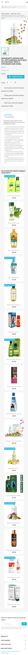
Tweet (11, 82)
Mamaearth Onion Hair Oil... (14, 523)
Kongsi (7, 82)
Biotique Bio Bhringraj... (14, 223)
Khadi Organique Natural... (14, 304)
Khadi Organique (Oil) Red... (14, 386)
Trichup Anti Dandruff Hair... (14, 196)
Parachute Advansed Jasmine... (14, 414)
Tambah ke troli (16, 77)
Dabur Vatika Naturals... (14, 250)
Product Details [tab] (9, 117)
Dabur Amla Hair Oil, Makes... (14, 495)
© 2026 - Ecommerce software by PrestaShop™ (10, 652)
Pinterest (15, 82)
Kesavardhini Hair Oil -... (14, 332)
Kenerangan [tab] (8, 114)
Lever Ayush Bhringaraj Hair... (14, 359)
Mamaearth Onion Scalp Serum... (14, 441)
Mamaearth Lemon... (14, 468)
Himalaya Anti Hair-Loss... (14, 604)
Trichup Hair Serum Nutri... (14, 577)
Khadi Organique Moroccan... (14, 550)
